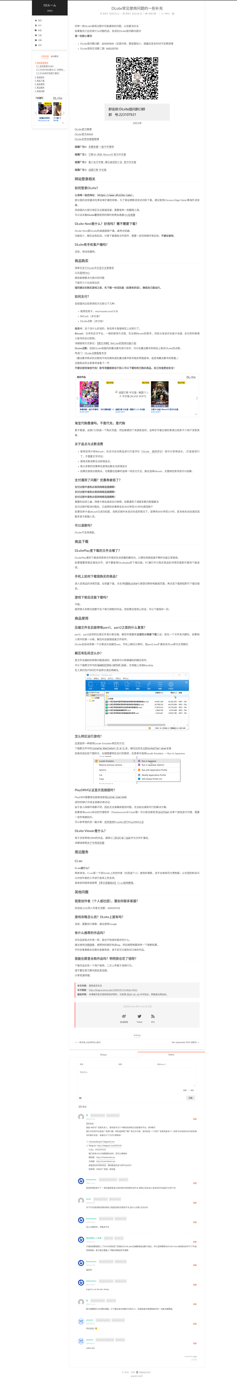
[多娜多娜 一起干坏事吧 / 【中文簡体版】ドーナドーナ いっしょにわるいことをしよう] (97, 394)
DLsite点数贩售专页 (95, 353)
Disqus (103, 1055)
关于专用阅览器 (95, 843)
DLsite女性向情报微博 (87, 139)
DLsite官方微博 (83, 129)
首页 (40, 21)
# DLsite (137, 1035)
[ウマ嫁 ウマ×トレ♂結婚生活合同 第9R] (60, 109)
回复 (191, 1098)
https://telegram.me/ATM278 (109, 1146)
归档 (40, 40)
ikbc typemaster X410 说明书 (184, 1042)
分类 (40, 35)
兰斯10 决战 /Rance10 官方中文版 (107, 154)
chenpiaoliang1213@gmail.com (102, 1142)
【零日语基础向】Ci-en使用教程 (115, 883)
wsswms (89, 1320)
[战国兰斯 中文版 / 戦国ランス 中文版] (132, 394)
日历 (40, 45)
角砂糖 (55, 120)
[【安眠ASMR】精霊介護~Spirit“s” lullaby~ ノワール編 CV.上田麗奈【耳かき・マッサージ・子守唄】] (45, 109)
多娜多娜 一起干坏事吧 (101, 147)
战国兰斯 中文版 (97, 170)
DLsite (191, 377)
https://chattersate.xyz (105, 1157)
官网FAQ (84, 273)
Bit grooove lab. (44, 120)
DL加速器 (130, 215)
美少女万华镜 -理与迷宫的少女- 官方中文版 (112, 162)
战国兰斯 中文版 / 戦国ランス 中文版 (130, 409)
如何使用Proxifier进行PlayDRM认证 (124, 822)
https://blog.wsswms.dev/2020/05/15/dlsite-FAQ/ (113, 990)
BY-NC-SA (134, 994)
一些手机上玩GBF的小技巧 (89, 1042)
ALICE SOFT (84, 412)
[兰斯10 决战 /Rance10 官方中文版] (168, 394)
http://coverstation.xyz (105, 1161)
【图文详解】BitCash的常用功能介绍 (116, 343)
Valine (171, 1055)
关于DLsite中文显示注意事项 (98, 268)
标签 (40, 30)
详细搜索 (89, 945)
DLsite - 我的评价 (152, 451)
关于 (40, 25)
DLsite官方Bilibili (84, 134)
